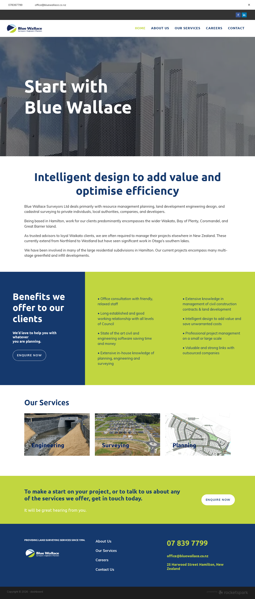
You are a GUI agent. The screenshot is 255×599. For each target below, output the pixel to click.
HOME (140, 28)
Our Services (106, 550)
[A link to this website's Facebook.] (238, 14)
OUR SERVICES (187, 28)
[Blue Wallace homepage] (31, 28)
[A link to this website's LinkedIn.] (244, 14)
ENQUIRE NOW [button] (29, 355)
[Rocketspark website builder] (227, 593)
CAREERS (214, 28)
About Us (103, 541)
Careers (102, 559)
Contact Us (105, 569)
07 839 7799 (187, 542)
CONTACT (236, 28)
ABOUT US (160, 28)
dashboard (36, 591)
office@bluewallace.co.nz (187, 556)
